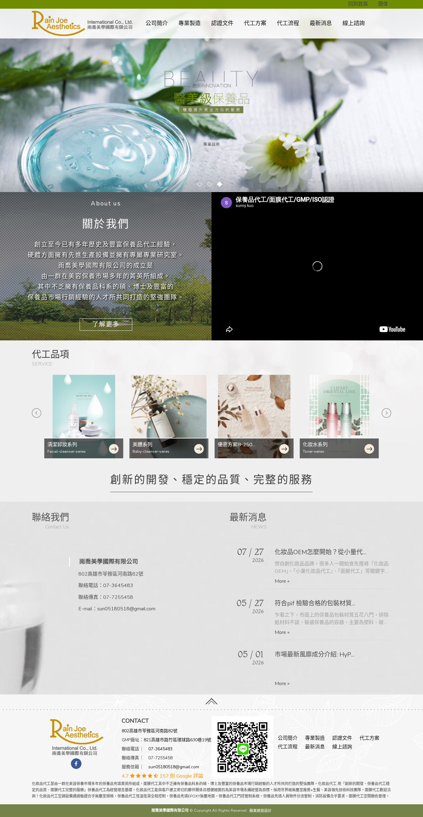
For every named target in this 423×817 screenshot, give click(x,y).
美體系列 (57, 444)
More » (282, 581)
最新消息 (321, 23)
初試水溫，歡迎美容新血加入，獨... (323, 654)
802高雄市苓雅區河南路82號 (149, 731)
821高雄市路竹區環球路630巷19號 (177, 740)
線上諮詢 (353, 23)
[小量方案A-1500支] (339, 416)
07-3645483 (118, 585)
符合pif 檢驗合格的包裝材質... (315, 552)
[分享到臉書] (76, 763)
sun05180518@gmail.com (126, 608)
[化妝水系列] (254, 416)
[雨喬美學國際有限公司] (76, 737)
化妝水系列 (230, 444)
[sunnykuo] (242, 746)
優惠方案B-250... (151, 444)
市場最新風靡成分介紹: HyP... (315, 603)
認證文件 (222, 23)
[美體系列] (83, 416)
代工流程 (288, 23)
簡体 (383, 4)
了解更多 (106, 324)
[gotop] (211, 700)
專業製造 (189, 23)
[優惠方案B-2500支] (168, 416)
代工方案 (255, 23)
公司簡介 (157, 23)
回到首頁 (358, 4)
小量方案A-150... (322, 444)
